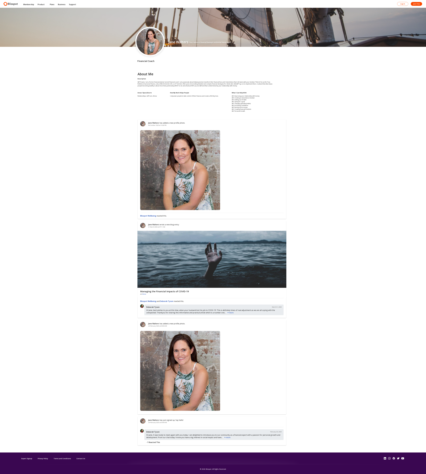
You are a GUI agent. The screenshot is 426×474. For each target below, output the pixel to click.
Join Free (416, 4)
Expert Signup (26, 458)
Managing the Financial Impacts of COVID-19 (164, 291)
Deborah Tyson (166, 301)
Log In (402, 4)
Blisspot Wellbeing (148, 216)
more (231, 312)
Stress (144, 294)
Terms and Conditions (62, 458)
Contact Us (80, 458)
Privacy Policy (43, 458)
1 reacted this (153, 442)
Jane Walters (153, 123)
